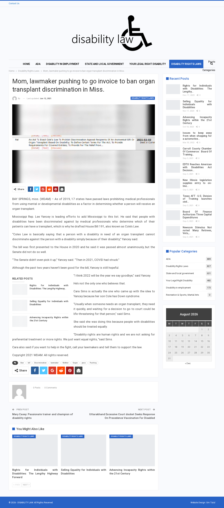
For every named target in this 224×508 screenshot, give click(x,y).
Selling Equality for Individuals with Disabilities (197, 104)
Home (26, 64)
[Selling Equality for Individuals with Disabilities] (19, 305)
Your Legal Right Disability (148, 64)
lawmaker (55, 363)
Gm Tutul (210, 502)
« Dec (188, 363)
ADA (38, 64)
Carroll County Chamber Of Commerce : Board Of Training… (197, 151)
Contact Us (14, 3)
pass (84, 363)
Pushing (93, 363)
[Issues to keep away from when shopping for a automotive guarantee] (173, 136)
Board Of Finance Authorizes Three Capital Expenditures (197, 214)
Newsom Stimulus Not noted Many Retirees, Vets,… (197, 230)
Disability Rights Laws (186, 64)
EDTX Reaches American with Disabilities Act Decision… (197, 167)
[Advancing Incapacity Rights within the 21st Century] (19, 321)
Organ (75, 363)
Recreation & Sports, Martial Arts (182, 295)
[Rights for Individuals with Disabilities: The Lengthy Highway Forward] (19, 289)
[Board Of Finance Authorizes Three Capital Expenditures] (173, 215)
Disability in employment (62, 64)
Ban (22, 363)
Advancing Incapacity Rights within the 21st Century (197, 120)
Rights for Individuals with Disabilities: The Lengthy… (197, 88)
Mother (66, 363)
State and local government (104, 64)
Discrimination (40, 363)
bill (29, 363)
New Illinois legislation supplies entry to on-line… (197, 183)
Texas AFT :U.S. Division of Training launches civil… (197, 199)
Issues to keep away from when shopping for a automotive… (197, 135)
